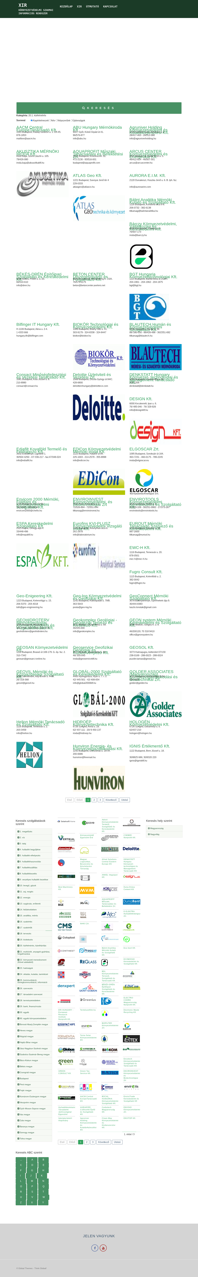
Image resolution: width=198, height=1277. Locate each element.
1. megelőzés (25, 831)
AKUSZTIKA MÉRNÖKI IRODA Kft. (37, 152)
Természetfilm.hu (88, 1010)
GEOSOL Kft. (141, 647)
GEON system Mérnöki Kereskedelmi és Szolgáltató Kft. (155, 622)
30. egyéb (24, 1012)
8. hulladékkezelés (28, 873)
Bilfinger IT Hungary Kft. (38, 324)
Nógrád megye (26, 1036)
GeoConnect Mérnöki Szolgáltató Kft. (148, 597)
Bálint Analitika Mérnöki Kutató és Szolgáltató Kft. (152, 201)
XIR (79, 6)
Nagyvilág (154, 834)
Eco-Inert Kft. (130, 948)
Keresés (101, 108)
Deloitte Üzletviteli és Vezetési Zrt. (92, 375)
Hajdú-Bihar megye (28, 1042)
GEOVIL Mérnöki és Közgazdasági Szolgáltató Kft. (40, 674)
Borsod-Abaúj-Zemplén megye (33, 1024)
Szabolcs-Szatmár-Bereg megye (34, 1054)
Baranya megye (26, 1126)
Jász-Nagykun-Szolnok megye (33, 1048)
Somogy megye (26, 1132)
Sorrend (20, 120)
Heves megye (25, 1030)
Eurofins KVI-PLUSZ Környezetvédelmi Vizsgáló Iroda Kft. (97, 526)
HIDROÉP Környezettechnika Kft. (93, 723)
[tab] (33, 831)
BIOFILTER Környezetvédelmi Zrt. (110, 1025)
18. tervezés (25, 933)
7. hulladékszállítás (28, 867)
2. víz (22, 837)
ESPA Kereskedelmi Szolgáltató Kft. (34, 524)
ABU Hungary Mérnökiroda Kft (97, 128)
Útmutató (92, 6)
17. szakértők (25, 927)
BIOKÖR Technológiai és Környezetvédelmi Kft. (95, 325)
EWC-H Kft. (139, 547)
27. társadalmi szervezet (30, 994)
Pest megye (25, 1084)
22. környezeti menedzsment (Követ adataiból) (32, 961)
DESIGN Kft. (140, 399)
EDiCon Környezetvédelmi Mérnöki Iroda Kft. (97, 450)
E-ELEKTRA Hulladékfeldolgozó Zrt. (133, 913)
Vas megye (24, 1114)
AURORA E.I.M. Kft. (147, 175)
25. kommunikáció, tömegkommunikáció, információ (32, 981)
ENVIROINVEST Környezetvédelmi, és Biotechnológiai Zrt (92, 502)
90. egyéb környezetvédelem (32, 1018)
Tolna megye (25, 1138)
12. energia (24, 897)
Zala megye (25, 1120)
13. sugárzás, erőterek (30, 903)
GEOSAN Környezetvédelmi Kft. (42, 648)
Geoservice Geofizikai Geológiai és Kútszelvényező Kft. (93, 650)
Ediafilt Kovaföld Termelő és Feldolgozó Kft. (41, 450)
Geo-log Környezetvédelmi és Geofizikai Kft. (97, 597)
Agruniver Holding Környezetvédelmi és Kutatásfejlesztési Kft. (149, 130)
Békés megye (25, 1066)
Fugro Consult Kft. (146, 572)
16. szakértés (25, 921)
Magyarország (157, 828)
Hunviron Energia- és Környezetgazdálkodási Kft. (98, 747)
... (21, 1159)
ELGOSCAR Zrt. (144, 449)
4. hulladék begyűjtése (29, 849)
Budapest (24, 1078)
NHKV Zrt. (84, 924)
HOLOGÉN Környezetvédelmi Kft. (149, 723)
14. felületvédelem (28, 909)
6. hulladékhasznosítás (30, 861)
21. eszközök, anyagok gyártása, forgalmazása (34, 952)
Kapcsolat (110, 6)
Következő (111, 800)
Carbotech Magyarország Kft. (108, 1109)
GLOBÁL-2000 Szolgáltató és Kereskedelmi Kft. (97, 673)
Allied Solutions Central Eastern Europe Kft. (109, 861)
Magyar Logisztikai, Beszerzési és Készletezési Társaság (86, 864)
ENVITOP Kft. (130, 1118)
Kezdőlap (66, 6)
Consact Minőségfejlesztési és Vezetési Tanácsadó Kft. (41, 375)
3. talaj (22, 843)
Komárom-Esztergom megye (32, 1096)
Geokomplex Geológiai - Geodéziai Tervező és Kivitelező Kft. (95, 622)
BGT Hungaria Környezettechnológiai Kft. (153, 275)
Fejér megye (25, 1090)
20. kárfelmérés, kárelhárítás (32, 945)
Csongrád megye (27, 1072)
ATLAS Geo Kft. (87, 175)
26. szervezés (26, 988)
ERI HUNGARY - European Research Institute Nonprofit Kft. (65, 1014)
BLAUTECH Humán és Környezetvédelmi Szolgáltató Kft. (150, 327)
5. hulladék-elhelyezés (29, 855)
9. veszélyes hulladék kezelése (33, 879)
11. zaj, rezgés (26, 891)
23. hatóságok (26, 968)
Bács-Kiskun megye (28, 1060)
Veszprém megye (27, 1102)
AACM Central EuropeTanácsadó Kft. (36, 128)
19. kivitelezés (26, 939)
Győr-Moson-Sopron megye (32, 1108)
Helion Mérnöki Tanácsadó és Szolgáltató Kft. (40, 723)
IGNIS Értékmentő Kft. (149, 746)
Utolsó (124, 800)
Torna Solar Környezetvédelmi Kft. (88, 1037)
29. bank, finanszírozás (30, 1006)
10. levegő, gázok (27, 885)
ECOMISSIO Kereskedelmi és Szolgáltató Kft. (131, 961)
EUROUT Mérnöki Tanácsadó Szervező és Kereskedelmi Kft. (151, 526)
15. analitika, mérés (28, 915)
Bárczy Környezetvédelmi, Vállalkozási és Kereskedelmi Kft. (153, 226)
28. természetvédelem (29, 1000)
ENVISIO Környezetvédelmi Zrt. (132, 1109)
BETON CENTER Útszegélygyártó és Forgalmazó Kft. (90, 277)
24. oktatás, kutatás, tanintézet (33, 974)
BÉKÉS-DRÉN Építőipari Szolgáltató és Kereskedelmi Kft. (42, 277)
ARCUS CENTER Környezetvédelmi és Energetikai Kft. (148, 154)
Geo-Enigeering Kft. (34, 596)
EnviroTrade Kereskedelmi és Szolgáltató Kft (131, 1098)
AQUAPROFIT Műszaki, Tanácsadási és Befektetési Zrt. (98, 154)
